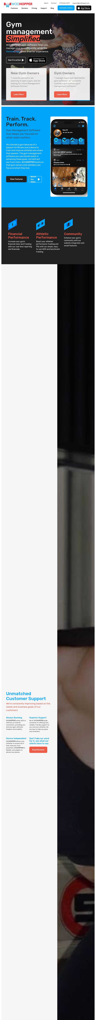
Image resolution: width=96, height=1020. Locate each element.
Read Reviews (38, 750)
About (46, 3)
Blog (52, 8)
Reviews (25, 8)
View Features (16, 179)
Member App (13, 51)
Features (14, 8)
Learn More (19, 94)
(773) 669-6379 (64, 3)
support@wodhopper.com (80, 3)
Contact (53, 3)
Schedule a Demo (66, 8)
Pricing (34, 8)
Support (44, 8)
